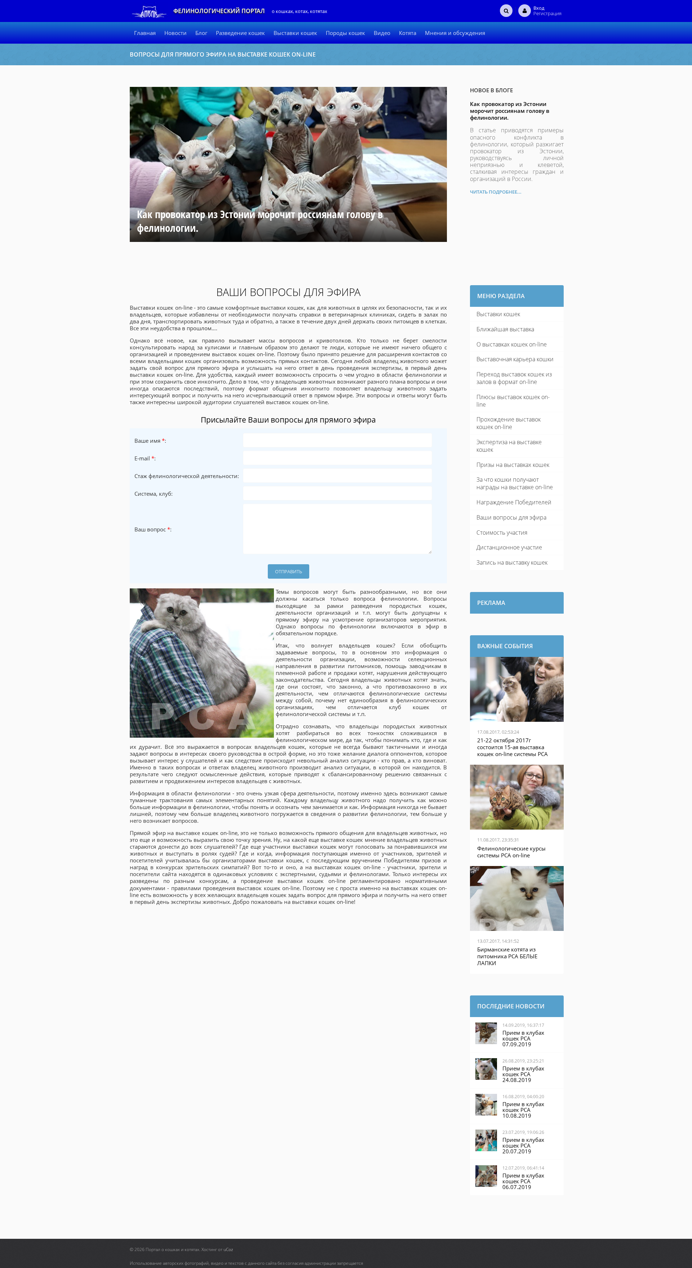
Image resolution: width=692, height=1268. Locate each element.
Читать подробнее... (496, 192)
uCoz (228, 1249)
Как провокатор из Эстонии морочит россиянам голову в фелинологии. (509, 110)
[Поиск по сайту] (506, 10)
